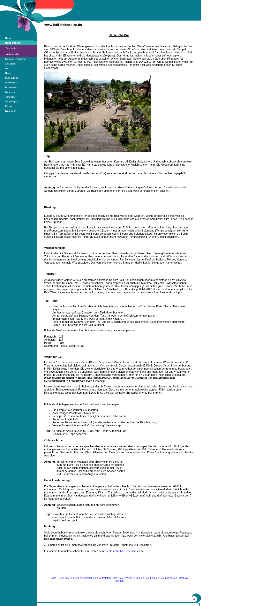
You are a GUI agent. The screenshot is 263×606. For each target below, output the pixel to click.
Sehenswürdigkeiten (86, 578)
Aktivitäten (105, 578)
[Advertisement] (119, 567)
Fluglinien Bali (141, 578)
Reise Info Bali (66, 578)
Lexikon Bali (157, 578)
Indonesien (171, 578)
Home (53, 578)
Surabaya (183, 578)
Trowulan (119, 581)
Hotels (122, 578)
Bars (114, 578)
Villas (129, 578)
